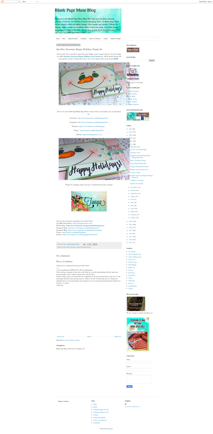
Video (130, 278)
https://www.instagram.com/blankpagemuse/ (83, 228)
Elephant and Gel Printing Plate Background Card (140, 156)
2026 (130, 129)
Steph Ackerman (133, 91)
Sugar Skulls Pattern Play (138, 163)
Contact (105, 38)
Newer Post (60, 336)
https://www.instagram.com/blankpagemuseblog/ (85, 230)
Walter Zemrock (133, 104)
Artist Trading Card (134, 254)
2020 (130, 221)
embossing (131, 281)
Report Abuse (63, 401)
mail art (130, 283)
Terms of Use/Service (95, 38)
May (132, 205)
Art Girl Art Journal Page (138, 149)
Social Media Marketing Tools (132, 406)
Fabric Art (131, 267)
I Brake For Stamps (115, 38)
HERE (115, 59)
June (132, 202)
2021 (130, 144)
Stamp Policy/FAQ (73, 38)
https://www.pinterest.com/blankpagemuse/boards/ (80, 234)
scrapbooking (132, 286)
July (132, 199)
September (134, 193)
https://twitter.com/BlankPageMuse (74, 232)
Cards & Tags (66, 247)
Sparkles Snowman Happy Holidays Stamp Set (141, 176)
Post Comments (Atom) (72, 340)
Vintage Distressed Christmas (139, 166)
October (133, 190)
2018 (130, 227)
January (133, 218)
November (134, 187)
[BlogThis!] (90, 244)
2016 (130, 233)
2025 (130, 132)
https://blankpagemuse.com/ (82, 223)
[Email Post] (83, 244)
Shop (63, 38)
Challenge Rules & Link (101, 409)
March (133, 211)
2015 (130, 236)
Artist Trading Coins (134, 257)
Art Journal (131, 251)
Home (57, 38)
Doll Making (132, 265)
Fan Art (130, 270)
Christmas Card (135, 152)
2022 (130, 141)
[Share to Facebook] (94, 244)
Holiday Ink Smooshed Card (139, 169)
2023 (130, 138)
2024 (130, 135)
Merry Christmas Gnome (138, 160)
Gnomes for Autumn (136, 183)
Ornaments (131, 275)
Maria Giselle (132, 94)
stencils (130, 288)
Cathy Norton (132, 99)
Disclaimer (83, 38)
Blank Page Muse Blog (75, 10)
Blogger (110, 429)
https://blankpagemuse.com (92, 134)
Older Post (117, 336)
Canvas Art (131, 259)
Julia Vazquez (132, 102)
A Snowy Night (135, 172)
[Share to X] (92, 244)
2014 (130, 239)
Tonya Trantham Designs (84, 247)
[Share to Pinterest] (96, 244)
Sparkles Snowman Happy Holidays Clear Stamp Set (83, 56)
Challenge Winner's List (100, 412)
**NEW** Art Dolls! (137, 180)
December (134, 147)
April (132, 208)
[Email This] (88, 244)
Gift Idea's (131, 273)
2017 (130, 230)
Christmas (73, 247)
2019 (130, 224)
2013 (130, 242)
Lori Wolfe (131, 96)
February (134, 215)
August (133, 196)
